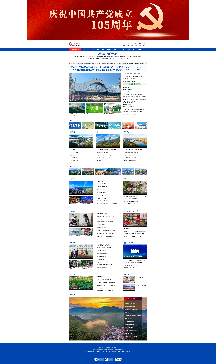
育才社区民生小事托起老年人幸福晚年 (132, 236)
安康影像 (72, 295)
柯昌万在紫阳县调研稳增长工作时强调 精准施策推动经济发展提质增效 (138, 74)
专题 (120, 49)
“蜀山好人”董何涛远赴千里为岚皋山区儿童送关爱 (135, 231)
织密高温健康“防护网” (102, 256)
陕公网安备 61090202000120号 (119, 351)
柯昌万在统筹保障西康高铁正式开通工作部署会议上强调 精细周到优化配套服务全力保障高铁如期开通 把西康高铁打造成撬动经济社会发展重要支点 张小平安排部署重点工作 (97, 69)
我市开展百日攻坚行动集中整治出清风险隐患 (133, 94)
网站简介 (101, 347)
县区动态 (72, 132)
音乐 (103, 49)
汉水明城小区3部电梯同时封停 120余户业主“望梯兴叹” (136, 196)
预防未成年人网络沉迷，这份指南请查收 (133, 262)
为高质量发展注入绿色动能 (130, 158)
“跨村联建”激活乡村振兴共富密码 (104, 189)
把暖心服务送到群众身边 (102, 253)
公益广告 (135, 211)
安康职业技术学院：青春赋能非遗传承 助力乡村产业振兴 (135, 109)
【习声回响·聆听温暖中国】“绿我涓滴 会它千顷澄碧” (102, 63)
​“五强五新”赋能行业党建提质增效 (104, 160)
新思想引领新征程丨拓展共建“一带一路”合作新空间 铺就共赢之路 (125, 56)
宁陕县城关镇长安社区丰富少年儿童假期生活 (134, 233)
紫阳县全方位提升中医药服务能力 (104, 247)
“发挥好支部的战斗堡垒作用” (93, 58)
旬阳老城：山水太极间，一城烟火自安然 (106, 282)
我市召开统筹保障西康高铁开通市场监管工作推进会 (134, 99)
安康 (88, 49)
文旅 (129, 49)
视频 (98, 49)
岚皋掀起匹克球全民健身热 (103, 245)
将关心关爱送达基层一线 (129, 102)
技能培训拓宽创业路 (101, 184)
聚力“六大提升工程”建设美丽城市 (104, 158)
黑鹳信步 (127, 301)
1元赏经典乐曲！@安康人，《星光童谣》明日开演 (135, 265)
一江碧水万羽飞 (100, 288)
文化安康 (126, 274)
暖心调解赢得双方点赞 (102, 227)
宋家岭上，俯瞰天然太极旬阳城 (104, 279)
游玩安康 (72, 274)
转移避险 (88, 113)
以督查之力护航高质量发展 (130, 160)
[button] (120, 86)
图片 (124, 49)
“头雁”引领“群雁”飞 (127, 104)
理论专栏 (99, 132)
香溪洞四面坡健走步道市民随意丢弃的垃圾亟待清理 (134, 192)
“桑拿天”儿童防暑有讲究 (102, 262)
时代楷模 (129, 211)
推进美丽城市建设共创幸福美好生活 (105, 155)
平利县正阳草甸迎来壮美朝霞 (131, 330)
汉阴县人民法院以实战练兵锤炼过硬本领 (106, 230)
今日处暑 (106, 113)
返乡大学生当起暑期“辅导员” (129, 225)
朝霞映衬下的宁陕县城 (130, 298)
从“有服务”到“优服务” (102, 213)
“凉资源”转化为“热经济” (102, 198)
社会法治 (72, 211)
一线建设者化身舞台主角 (86, 203)
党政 (93, 49)
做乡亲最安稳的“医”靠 (102, 267)
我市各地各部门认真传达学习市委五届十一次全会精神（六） (136, 96)
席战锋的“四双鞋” (127, 87)
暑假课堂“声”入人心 (128, 228)
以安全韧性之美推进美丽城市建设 (131, 152)
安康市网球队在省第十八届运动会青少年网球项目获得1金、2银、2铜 (80, 257)
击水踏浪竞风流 (128, 339)
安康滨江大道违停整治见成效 (130, 199)
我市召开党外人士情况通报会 (129, 78)
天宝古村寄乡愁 (101, 276)
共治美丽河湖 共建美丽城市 (131, 304)
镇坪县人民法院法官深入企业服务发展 (105, 233)
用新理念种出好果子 (101, 192)
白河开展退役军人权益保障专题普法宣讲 (106, 236)
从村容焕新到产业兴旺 (102, 186)
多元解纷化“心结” (101, 224)
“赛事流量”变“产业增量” (102, 201)
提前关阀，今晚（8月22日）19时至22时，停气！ (135, 260)
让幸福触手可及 (73, 158)
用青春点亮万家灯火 (127, 89)
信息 (132, 242)
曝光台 (126, 179)
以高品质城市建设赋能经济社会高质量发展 (106, 149)
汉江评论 (109, 49)
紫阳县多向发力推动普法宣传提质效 (105, 219)
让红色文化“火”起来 (101, 195)
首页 (84, 49)
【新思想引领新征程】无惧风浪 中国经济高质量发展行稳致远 (115, 58)
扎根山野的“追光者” (101, 250)
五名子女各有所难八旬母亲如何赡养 (105, 221)
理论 (115, 49)
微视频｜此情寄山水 (108, 53)
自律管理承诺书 (107, 347)
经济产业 (72, 179)
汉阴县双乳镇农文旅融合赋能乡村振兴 (105, 290)
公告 (128, 242)
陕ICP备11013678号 (107, 351)
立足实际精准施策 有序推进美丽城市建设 (133, 149)
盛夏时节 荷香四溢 (129, 318)
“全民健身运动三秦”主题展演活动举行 (78, 100)
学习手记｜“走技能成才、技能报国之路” (101, 56)
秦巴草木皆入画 (139, 277)
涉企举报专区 (114, 347)
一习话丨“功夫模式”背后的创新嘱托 (84, 56)
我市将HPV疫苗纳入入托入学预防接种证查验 (133, 256)
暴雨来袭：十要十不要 (129, 267)
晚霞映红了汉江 (128, 333)
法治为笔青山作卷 (74, 160)
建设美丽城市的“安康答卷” (103, 152)
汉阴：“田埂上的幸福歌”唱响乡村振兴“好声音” (107, 203)
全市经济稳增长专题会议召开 (129, 81)
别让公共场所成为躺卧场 (129, 203)
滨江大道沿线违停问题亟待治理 (131, 201)
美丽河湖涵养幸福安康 (130, 306)
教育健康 (72, 242)
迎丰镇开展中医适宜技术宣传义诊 (104, 264)
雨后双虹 (127, 312)
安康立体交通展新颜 (129, 324)
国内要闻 (73, 63)
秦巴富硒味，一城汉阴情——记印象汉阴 (106, 285)
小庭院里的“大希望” (127, 92)
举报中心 (140, 49)
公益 (134, 49)
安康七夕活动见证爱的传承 (129, 106)
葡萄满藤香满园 (73, 149)
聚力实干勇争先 (72, 193)
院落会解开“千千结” (74, 155)
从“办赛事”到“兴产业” (73, 203)
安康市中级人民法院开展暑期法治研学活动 (132, 111)
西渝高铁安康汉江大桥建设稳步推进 (133, 315)
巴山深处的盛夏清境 (129, 321)
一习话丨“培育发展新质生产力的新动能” (124, 63)
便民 (125, 242)
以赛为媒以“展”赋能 (101, 181)
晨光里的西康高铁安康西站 (131, 336)
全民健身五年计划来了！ (102, 259)
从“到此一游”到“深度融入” (74, 288)
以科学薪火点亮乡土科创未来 (130, 155)
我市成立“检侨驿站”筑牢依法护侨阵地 (131, 114)
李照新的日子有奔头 (74, 152)
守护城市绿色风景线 (129, 327)
